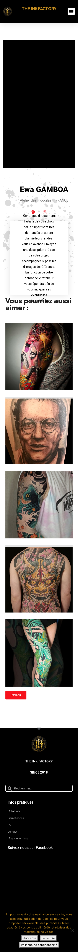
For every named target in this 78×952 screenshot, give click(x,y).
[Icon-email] (45, 212)
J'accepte (29, 938)
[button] (71, 11)
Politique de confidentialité (39, 945)
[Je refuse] (72, 930)
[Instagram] (33, 212)
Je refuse (48, 938)
